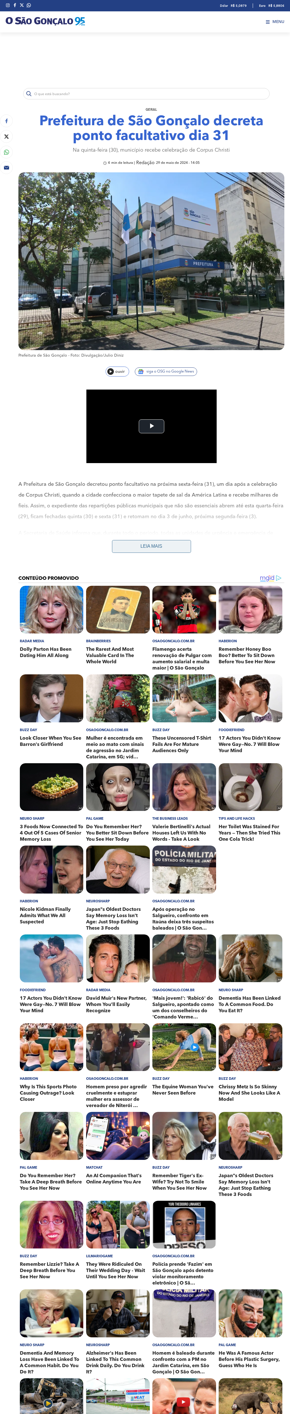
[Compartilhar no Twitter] (6, 136)
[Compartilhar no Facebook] (6, 120)
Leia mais (151, 546)
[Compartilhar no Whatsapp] (6, 152)
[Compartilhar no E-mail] (6, 167)
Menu (278, 22)
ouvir (120, 372)
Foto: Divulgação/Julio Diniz (97, 355)
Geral (151, 110)
